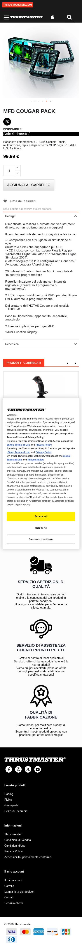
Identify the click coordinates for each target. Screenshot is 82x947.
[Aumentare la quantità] (18, 167)
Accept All (41, 516)
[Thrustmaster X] (28, 769)
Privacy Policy (43, 444)
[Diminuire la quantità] (18, 173)
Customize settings (41, 539)
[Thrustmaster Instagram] (18, 769)
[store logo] (26, 17)
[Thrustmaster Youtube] (37, 769)
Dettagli (10, 216)
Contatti (9, 897)
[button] (31, 101)
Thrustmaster (12, 834)
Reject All (41, 527)
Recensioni (12, 344)
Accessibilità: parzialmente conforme (27, 857)
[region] (41, 473)
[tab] (41, 216)
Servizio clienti (25, 661)
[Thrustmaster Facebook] (8, 769)
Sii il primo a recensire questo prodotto (29, 209)
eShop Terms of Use (18, 444)
